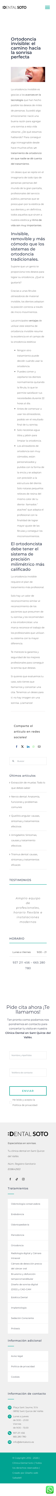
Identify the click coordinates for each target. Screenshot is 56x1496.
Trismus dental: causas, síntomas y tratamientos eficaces (25, 860)
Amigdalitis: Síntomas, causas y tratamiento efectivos (24, 840)
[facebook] (10, 1179)
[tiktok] (16, 1179)
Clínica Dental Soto (22, 1463)
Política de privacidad (24, 1105)
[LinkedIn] (28, 747)
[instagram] (23, 1179)
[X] (22, 747)
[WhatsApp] (33, 747)
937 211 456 (19, 1432)
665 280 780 (19, 1436)
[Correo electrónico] (39, 747)
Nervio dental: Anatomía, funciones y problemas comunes (25, 802)
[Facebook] (16, 747)
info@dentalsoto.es (23, 1442)
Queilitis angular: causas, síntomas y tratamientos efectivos (25, 821)
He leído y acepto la (24, 1102)
